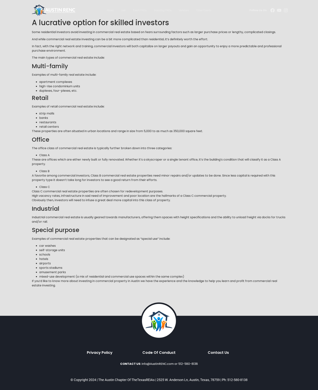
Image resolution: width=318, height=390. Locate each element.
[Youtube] (279, 10)
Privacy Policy (99, 352)
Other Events (203, 10)
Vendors (184, 10)
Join (123, 10)
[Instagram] (286, 10)
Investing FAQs (163, 10)
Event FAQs (140, 10)
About (110, 10)
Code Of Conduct (159, 352)
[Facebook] (272, 10)
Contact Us (218, 352)
